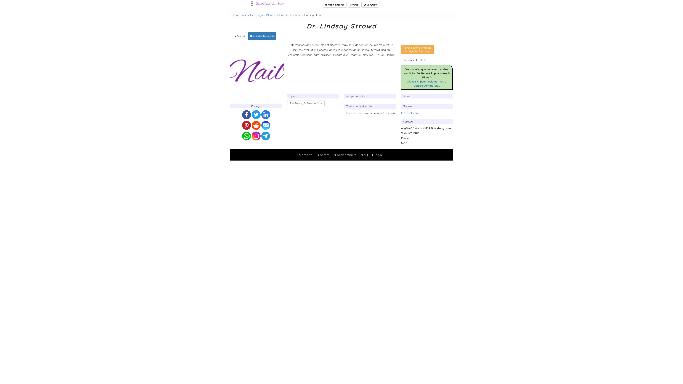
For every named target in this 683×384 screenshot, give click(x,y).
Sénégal (258, 15)
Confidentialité (345, 155)
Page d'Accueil (335, 4)
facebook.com (410, 113)
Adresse (240, 35)
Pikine (269, 15)
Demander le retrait (414, 60)
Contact (323, 155)
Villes (354, 4)
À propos (305, 155)
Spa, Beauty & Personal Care (306, 103)
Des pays (371, 4)
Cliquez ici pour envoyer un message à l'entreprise (371, 113)
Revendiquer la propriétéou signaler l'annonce (417, 49)
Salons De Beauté (287, 15)
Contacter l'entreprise (263, 35)
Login (378, 155)
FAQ (365, 155)
